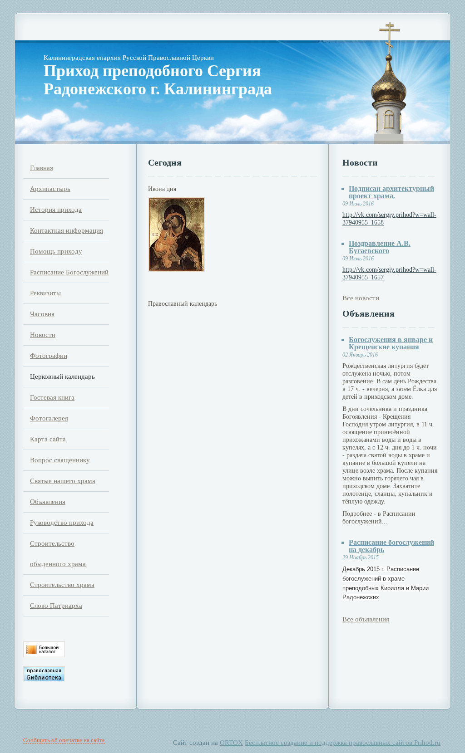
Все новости (360, 298)
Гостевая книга (52, 397)
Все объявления (365, 619)
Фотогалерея (49, 418)
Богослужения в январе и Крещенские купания (391, 343)
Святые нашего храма (62, 480)
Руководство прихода (62, 522)
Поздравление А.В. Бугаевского (380, 247)
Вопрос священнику (60, 460)
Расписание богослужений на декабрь (391, 545)
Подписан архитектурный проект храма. (391, 192)
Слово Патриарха (56, 605)
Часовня (42, 314)
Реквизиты (45, 293)
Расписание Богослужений (69, 272)
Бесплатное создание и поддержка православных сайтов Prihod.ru (342, 742)
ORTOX (231, 742)
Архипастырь (50, 188)
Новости (42, 334)
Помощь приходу (56, 251)
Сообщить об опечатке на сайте (64, 740)
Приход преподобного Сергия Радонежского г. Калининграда (158, 80)
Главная (41, 167)
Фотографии (48, 355)
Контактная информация (66, 230)
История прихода (56, 209)
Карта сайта (48, 439)
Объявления (47, 501)
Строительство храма (62, 584)
